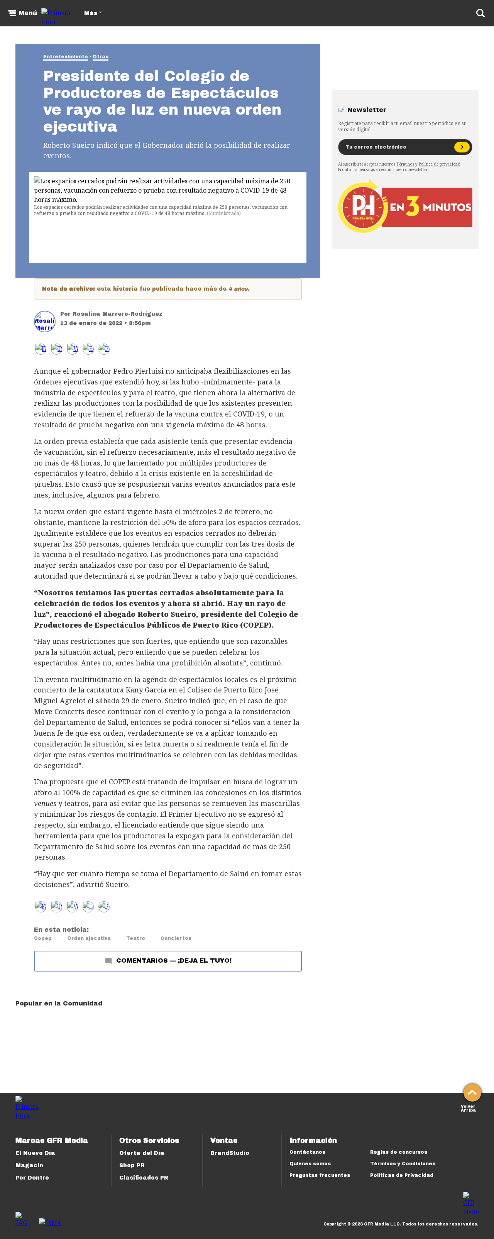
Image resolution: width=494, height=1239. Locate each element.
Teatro (135, 938)
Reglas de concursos (398, 1152)
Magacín (29, 1165)
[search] (480, 13)
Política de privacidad (439, 164)
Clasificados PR (143, 1178)
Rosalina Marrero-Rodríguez (117, 314)
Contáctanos (307, 1152)
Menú (28, 13)
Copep (43, 938)
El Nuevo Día (35, 1153)
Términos (405, 164)
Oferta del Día (141, 1153)
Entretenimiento (65, 56)
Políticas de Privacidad (401, 1175)
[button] (56, 349)
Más (90, 13)
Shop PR (132, 1165)
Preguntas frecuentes (319, 1175)
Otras (100, 56)
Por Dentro (32, 1178)
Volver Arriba (468, 1107)
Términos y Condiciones (402, 1163)
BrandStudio (229, 1153)
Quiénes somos (310, 1163)
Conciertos (176, 938)
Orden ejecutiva (89, 938)
